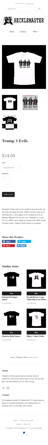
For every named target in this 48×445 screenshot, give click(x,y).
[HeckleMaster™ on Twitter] (3, 388)
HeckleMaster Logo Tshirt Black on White (36, 298)
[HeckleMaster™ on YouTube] (7, 388)
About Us (26, 424)
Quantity (5, 173)
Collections (19, 357)
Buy (11, 293)
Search (19, 424)
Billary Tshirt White (35, 336)
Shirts (25, 357)
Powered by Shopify (35, 428)
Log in (15, 420)
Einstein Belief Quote (11, 336)
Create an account (26, 420)
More (35, 32)
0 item (19, 3)
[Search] (39, 9)
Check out (30, 3)
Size (3, 163)
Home (11, 32)
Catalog (23, 32)
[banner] (24, 20)
